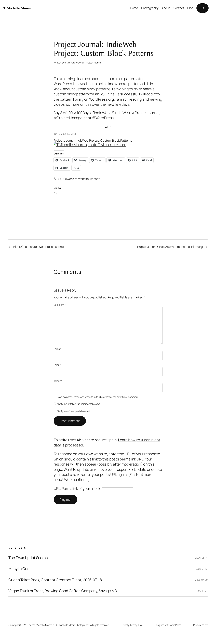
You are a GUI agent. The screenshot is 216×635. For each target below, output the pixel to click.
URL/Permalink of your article (77, 488)
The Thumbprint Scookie (28, 558)
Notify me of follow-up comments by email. (79, 403)
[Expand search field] (202, 8)
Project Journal (93, 62)
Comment (60, 304)
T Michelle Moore (17, 8)
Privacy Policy (200, 625)
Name (57, 348)
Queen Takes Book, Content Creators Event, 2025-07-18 (55, 580)
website (72, 179)
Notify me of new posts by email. (74, 411)
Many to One (19, 569)
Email (57, 364)
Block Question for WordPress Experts (38, 247)
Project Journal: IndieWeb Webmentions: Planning (170, 247)
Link (108, 126)
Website (58, 380)
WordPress (175, 625)
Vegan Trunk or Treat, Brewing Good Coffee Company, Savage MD (62, 591)
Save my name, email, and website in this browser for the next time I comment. (98, 397)
